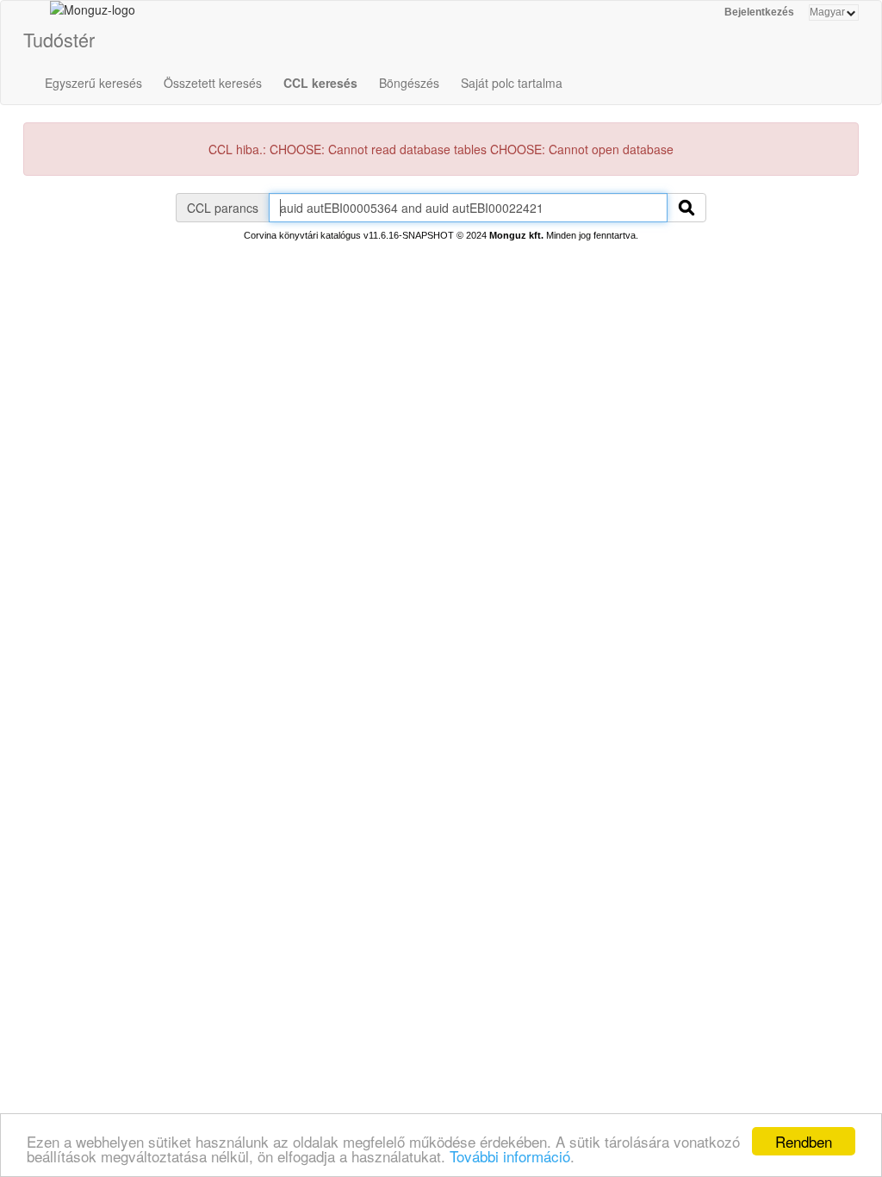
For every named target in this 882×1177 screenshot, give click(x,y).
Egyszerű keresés (93, 82)
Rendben (803, 1141)
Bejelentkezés (759, 12)
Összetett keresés (213, 82)
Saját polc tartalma (511, 82)
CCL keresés (320, 82)
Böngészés (409, 82)
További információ (510, 1156)
